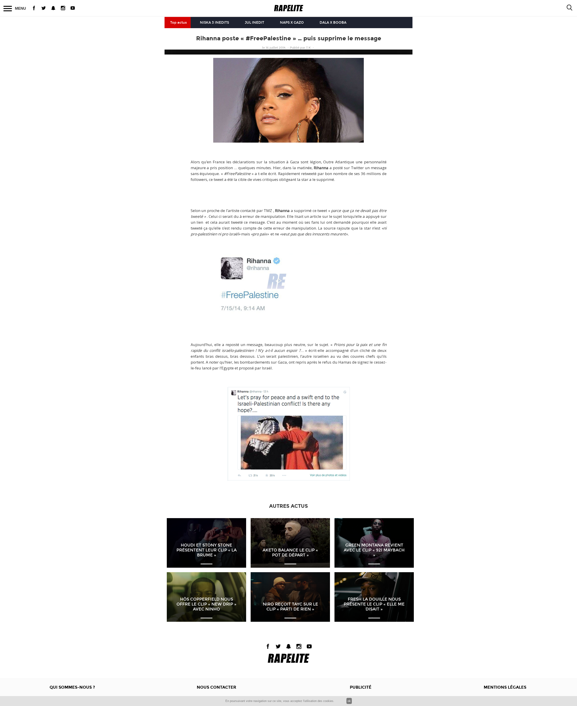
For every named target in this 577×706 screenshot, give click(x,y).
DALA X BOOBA (333, 22)
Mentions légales (505, 687)
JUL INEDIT (254, 22)
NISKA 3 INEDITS (214, 22)
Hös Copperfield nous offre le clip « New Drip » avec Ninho (206, 604)
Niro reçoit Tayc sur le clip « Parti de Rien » (290, 607)
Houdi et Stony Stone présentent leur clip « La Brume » (206, 550)
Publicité (360, 687)
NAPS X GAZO (292, 22)
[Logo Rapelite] (288, 8)
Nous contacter (216, 687)
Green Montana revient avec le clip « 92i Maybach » (374, 550)
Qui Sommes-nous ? (72, 687)
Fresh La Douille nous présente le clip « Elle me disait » (374, 604)
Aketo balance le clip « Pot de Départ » (290, 553)
